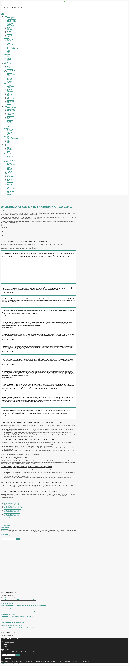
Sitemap (5, 644)
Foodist (9, 94)
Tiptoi (9, 24)
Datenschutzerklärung (9, 642)
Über (5, 523)
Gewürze (10, 92)
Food (5, 83)
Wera (8, 50)
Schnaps (9, 59)
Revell (9, 35)
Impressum (6, 641)
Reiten (9, 82)
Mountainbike (11, 74)
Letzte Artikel (7, 525)
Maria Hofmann (4, 529)
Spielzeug (10, 27)
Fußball (10, 78)
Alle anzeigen (21, 535)
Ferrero (10, 66)
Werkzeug (10, 47)
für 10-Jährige (11, 20)
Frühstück (10, 101)
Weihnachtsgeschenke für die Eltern (12, 510)
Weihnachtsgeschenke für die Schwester (13, 506)
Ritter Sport (11, 70)
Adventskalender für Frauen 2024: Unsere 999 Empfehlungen (18, 611)
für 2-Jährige (11, 17)
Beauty (9, 40)
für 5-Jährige (11, 19)
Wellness (10, 39)
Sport (6, 71)
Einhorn (9, 34)
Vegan (9, 97)
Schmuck (10, 44)
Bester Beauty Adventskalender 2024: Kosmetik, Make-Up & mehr (20, 627)
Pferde (9, 31)
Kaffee (9, 104)
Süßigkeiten (8, 63)
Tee (8, 102)
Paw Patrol (10, 23)
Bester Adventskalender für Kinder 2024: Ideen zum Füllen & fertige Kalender (23, 605)
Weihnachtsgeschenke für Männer (12, 513)
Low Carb (10, 90)
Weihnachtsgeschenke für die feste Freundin (14, 507)
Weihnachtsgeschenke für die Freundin (13, 517)
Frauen (6, 38)
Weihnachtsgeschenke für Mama (11, 515)
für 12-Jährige (11, 21)
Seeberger (10, 86)
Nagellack (10, 43)
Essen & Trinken (12, 48)
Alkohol (7, 54)
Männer (6, 46)
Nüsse (9, 87)
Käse (8, 93)
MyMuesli (10, 89)
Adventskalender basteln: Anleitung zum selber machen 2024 (18, 600)
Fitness (9, 73)
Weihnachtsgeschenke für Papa (11, 514)
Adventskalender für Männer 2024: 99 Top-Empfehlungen (17, 616)
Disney (9, 32)
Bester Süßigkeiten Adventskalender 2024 (13, 622)
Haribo (9, 65)
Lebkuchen (10, 100)
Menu (2, 14)
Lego (8, 28)
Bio (8, 96)
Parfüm (9, 42)
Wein (8, 61)
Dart (8, 77)
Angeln (9, 81)
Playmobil (10, 25)
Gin (8, 56)
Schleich (10, 30)
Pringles (10, 69)
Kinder (6, 16)
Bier (8, 52)
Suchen (18, 539)
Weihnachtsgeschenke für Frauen (11, 511)
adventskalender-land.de (6, 663)
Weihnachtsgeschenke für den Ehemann (13, 505)
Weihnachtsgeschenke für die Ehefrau (12, 503)
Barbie (9, 36)
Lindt (8, 67)
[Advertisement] (15, 199)
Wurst (9, 85)
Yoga (8, 75)
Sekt (8, 62)
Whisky (9, 51)
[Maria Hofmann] (5, 527)
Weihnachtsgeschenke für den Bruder (12, 509)
